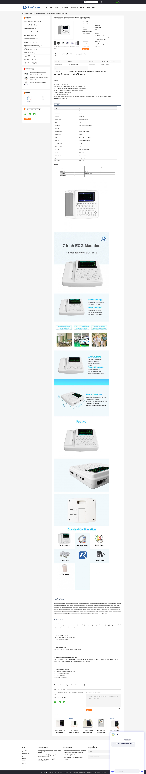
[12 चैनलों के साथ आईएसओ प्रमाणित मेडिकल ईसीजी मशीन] (26, 83)
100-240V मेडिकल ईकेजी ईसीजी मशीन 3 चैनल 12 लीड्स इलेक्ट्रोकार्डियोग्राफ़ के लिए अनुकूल (101, 731)
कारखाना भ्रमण (65, 7)
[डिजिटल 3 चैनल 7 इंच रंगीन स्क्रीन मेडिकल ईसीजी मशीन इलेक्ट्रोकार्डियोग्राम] (60, 723)
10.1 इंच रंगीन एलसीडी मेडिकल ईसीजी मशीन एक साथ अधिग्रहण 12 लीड (88, 731)
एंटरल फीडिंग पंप (28, 56)
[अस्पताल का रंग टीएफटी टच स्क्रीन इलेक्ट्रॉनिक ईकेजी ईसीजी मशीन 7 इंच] (26, 78)
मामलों (93, 7)
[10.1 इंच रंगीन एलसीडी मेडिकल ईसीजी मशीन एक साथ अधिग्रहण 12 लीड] (88, 723)
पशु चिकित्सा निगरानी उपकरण (31, 46)
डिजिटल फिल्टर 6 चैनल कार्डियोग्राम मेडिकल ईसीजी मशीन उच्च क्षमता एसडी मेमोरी (115, 731)
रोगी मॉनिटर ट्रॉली (28, 59)
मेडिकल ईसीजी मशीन (33, 13)
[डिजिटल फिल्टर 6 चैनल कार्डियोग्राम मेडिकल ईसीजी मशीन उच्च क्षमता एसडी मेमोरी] (115, 723)
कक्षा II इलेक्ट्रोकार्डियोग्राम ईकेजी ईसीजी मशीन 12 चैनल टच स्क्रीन (74, 758)
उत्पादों (51, 7)
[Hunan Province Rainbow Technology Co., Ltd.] (31, 7)
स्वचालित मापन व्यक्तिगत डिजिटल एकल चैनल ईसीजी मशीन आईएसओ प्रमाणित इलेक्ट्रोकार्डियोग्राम (38, 74)
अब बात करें (112, 2)
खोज (100, 2)
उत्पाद (26, 13)
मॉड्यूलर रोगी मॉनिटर (29, 42)
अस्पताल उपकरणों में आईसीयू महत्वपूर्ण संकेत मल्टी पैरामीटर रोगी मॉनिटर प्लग (48, 755)
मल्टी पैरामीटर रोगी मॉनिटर (30, 21)
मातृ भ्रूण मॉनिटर (28, 35)
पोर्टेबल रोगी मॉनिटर (29, 25)
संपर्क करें (82, 7)
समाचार (88, 7)
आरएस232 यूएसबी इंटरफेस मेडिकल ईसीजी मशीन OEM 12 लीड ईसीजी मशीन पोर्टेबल (74, 731)
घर (46, 7)
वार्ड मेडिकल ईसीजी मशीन (84, 685)
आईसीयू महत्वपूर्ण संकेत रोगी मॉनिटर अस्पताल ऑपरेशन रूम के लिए (49, 751)
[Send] (141, 771)
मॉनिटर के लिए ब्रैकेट (29, 63)
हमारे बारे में (57, 7)
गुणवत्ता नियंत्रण (74, 7)
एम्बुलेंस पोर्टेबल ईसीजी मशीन (69, 755)
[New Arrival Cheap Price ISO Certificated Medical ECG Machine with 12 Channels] (64, 30)
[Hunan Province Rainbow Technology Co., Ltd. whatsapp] (31, 114)
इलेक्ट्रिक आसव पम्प (29, 49)
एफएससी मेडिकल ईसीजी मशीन (73, 685)
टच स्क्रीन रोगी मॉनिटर (30, 28)
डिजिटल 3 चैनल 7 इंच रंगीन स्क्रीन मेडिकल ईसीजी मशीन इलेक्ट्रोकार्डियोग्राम (60, 731)
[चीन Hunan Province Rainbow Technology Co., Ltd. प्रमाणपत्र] (29, 99)
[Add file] (112, 771)
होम (23, 13)
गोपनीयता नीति (44, 772)
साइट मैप (24, 763)
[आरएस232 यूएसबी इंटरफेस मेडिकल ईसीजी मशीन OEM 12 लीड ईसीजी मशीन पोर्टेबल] (74, 723)
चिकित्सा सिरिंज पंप (29, 52)
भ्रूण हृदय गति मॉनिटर (29, 39)
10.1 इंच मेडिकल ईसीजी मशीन (61, 685)
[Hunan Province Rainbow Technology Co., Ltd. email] (26, 114)
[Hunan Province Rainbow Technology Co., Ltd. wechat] (35, 114)
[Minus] (142, 734)
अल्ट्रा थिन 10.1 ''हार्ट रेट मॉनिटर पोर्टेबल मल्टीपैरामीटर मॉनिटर (47, 760)
